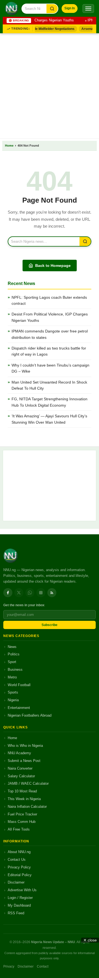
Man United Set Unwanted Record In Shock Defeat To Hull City (49, 385)
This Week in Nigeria (24, 799)
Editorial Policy (20, 875)
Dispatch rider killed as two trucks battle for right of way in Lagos (49, 351)
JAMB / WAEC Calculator (28, 783)
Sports (13, 692)
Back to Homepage (53, 265)
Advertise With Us (22, 890)
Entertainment (19, 708)
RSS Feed (16, 913)
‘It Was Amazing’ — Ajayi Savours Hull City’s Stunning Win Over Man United (49, 419)
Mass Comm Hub (21, 822)
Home (9, 145)
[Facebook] (7, 592)
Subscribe (49, 625)
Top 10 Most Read (22, 791)
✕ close (90, 940)
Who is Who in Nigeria (25, 746)
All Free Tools (19, 829)
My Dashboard (19, 905)
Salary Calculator (21, 776)
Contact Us (17, 859)
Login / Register (20, 898)
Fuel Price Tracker (22, 814)
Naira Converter (20, 768)
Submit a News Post (24, 761)
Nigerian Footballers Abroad (29, 715)
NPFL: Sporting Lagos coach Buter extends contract (49, 300)
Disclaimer (16, 882)
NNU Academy (19, 753)
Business (15, 669)
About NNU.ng (19, 852)
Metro (12, 677)
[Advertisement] (49, 84)
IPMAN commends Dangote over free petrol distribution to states (50, 334)
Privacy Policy (19, 867)
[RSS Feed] (51, 592)
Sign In (69, 8)
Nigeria (13, 700)
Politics (14, 654)
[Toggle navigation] (88, 8)
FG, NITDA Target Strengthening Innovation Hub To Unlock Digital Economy (49, 402)
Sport (12, 662)
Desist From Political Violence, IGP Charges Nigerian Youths (50, 317)
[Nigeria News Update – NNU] (11, 8)
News (12, 647)
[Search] (52, 8)
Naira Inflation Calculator (27, 806)
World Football (19, 685)
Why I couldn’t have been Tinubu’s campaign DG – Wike (50, 368)
